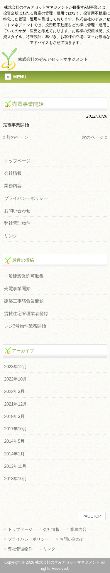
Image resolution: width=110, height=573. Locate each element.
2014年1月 (14, 454)
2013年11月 (15, 466)
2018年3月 (14, 416)
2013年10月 (15, 478)
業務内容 (13, 185)
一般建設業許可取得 (24, 276)
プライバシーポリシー (26, 198)
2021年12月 (15, 404)
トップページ (17, 161)
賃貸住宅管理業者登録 (26, 313)
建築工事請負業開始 (24, 301)
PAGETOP (91, 516)
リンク (10, 235)
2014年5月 (14, 441)
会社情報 (13, 173)
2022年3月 (14, 391)
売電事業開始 (17, 288)
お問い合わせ (17, 210)
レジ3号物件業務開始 (25, 326)
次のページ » (94, 137)
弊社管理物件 (17, 223)
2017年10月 (15, 429)
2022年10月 (15, 379)
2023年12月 (15, 366)
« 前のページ (15, 137)
